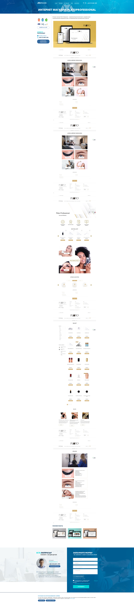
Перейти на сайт (43, 27)
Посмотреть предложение (43, 41)
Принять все (41, 600)
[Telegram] (83, 3)
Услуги (60, 3)
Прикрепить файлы (78, 576)
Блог (72, 3)
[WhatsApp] (85, 3)
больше (96, 580)
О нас (56, 3)
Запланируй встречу (54, 566)
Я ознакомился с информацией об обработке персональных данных (81, 581)
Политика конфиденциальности (82, 583)
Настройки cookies (50, 600)
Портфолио (66, 3)
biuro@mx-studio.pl (42, 35)
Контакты (76, 3)
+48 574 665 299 (92, 3)
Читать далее (72, 598)
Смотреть (59, 534)
